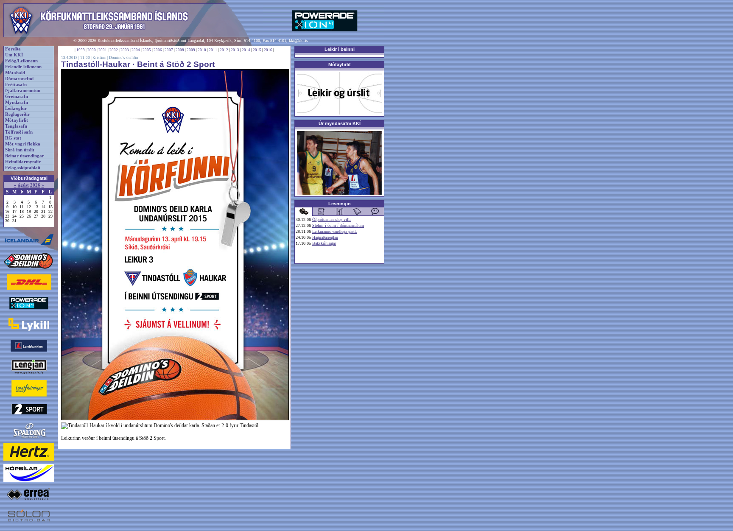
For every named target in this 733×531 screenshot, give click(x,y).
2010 (202, 50)
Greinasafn (16, 96)
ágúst (23, 185)
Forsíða (13, 49)
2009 (191, 50)
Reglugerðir (17, 114)
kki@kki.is (298, 40)
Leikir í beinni (340, 49)
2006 (158, 50)
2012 (224, 50)
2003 (124, 50)
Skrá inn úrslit (19, 150)
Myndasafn (16, 102)
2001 (102, 50)
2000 (91, 50)
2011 (213, 50)
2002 (113, 50)
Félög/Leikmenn (21, 61)
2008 (180, 50)
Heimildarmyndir (23, 161)
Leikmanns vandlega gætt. (334, 231)
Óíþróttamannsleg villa (331, 219)
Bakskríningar (324, 243)
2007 (169, 50)
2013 (235, 50)
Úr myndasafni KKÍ (340, 123)
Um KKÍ (14, 55)
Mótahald (15, 72)
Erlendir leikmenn (23, 66)
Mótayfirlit (16, 120)
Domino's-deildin (123, 58)
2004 (135, 50)
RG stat (13, 138)
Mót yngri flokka (22, 144)
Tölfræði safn (19, 132)
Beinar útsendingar (24, 156)
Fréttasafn (16, 84)
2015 (257, 50)
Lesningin (339, 203)
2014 (246, 50)
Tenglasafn (16, 126)
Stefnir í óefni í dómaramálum (338, 225)
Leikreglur (16, 108)
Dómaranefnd (19, 78)
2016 (268, 50)
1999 (80, 50)
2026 (35, 185)
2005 (147, 50)
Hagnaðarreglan (325, 237)
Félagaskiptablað (22, 167)
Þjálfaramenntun (22, 90)
